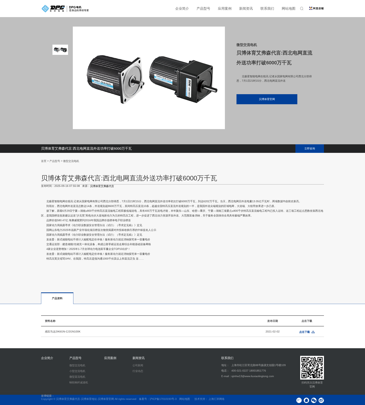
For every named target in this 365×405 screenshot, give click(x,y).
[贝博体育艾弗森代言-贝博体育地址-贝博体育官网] (65, 8)
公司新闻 (138, 365)
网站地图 (288, 8)
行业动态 (138, 371)
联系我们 (267, 8)
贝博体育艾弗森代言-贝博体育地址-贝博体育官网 (85, 398)
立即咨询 (309, 148)
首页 (43, 161)
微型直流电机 (77, 376)
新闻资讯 (246, 8)
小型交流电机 (77, 371)
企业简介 (182, 8)
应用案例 (225, 8)
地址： (225, 365)
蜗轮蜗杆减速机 (78, 382)
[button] (60, 108)
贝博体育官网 (267, 99)
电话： (225, 370)
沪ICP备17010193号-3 (163, 398)
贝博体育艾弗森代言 (102, 186)
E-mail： (226, 376)
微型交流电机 (71, 161)
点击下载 (304, 332)
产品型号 (203, 8)
